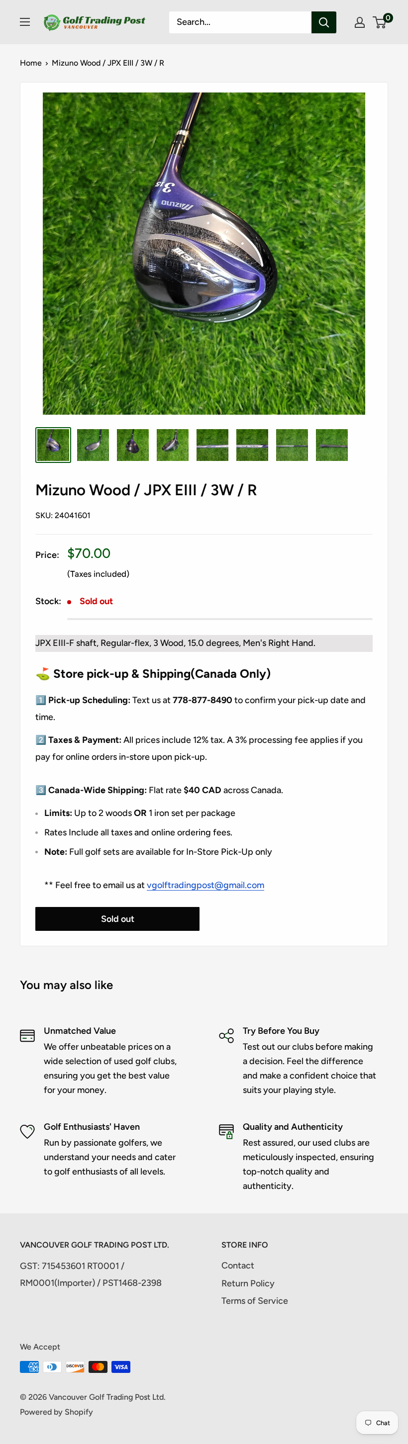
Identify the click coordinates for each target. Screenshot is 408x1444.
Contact (237, 1265)
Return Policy (248, 1283)
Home (31, 63)
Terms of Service (254, 1300)
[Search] (323, 22)
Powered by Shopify (56, 1412)
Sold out (117, 918)
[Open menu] (25, 22)
